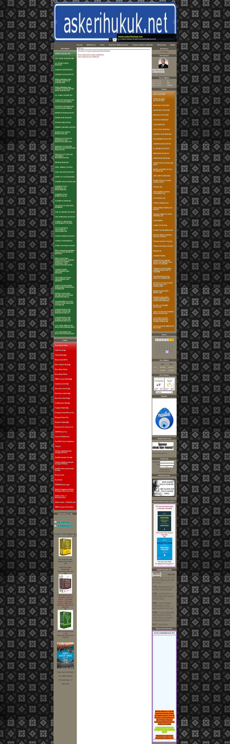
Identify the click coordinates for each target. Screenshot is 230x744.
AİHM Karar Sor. (61, 432)
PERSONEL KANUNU (161, 153)
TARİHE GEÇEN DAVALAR (65, 182)
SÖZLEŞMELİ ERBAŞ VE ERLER (162, 208)
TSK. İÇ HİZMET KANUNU (65, 212)
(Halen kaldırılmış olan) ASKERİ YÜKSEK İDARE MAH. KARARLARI (64, 88)
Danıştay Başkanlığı (62, 422)
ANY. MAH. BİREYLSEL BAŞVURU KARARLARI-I (65, 326)
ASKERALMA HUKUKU (64, 70)
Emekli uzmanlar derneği (63, 457)
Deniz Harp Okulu (61, 345)
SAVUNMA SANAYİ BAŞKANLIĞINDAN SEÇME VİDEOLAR (160, 319)
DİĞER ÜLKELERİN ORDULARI (161, 292)
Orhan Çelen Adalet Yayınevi (65, 605)
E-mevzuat (58, 480)
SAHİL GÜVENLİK (160, 225)
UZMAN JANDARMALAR (163, 230)
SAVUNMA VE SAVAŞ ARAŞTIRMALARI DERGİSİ (63, 279)
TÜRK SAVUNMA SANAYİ (65, 246)
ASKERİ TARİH (159, 256)
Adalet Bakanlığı (60, 355)
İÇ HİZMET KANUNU (161, 149)
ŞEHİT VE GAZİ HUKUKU (65, 177)
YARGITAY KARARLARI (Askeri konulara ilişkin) (64, 101)
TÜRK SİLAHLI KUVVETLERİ (159, 100)
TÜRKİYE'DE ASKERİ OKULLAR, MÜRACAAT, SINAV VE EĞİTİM (162, 262)
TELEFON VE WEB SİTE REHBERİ (64, 206)
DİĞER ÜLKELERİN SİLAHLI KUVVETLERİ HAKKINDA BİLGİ (64, 295)
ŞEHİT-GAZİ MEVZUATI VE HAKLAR (162, 170)
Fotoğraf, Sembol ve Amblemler (142, 45)
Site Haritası (164, 52)
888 (164, 536)
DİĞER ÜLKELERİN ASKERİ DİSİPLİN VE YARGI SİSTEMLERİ (161, 299)
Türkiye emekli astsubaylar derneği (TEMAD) (64, 463)
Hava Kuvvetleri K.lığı (62, 389)
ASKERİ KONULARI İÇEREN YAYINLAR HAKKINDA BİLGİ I (63, 311)
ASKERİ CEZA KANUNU (64, 74)
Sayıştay (58, 446)
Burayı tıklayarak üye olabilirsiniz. (89, 57)
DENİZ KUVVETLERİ (161, 110)
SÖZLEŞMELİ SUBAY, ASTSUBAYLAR (161, 192)
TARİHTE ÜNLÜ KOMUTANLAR (61, 195)
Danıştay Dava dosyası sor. (64, 427)
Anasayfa (79, 45)
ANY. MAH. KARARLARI (64, 58)
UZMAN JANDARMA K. (64, 241)
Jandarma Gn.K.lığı (62, 384)
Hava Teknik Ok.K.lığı (62, 365)
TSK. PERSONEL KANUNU (65, 217)
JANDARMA (158, 221)
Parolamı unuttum (164, 469)
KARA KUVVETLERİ (161, 105)
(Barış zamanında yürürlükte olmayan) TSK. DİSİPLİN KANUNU (65, 252)
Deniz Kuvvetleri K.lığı (62, 393)
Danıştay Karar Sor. (62, 417)
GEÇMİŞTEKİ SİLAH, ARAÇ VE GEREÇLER (161, 277)
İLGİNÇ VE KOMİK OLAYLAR (160, 306)
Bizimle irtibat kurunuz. (159, 453)
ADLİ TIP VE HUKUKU (162, 176)
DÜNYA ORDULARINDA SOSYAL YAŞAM (162, 236)
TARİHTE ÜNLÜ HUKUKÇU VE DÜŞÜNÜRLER (61, 188)
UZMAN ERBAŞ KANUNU (65, 236)
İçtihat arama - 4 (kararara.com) (60, 496)
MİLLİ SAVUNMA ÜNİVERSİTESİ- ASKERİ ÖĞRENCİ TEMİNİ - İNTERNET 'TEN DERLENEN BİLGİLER (64, 262)
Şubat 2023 (65, 607)
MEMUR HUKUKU (62, 162)
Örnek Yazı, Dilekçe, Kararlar (118, 45)
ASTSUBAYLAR (159, 198)
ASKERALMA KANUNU (162, 144)
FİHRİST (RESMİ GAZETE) (65, 127)
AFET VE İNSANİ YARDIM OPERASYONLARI (163, 312)
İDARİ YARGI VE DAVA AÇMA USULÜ (162, 181)
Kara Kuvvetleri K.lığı (62, 398)
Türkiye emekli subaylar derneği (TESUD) (63, 452)
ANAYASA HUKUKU (161, 120)
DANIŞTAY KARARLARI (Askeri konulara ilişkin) (64, 107)
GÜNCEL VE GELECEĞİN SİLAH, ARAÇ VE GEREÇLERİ (163, 284)
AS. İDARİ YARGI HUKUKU (62, 64)
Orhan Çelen (63, 567)
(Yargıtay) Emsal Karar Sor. (64, 413)
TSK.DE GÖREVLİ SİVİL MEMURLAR (162, 215)
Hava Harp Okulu (61, 369)
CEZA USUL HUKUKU (161, 129)
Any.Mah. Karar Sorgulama (64, 441)
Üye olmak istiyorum (164, 471)
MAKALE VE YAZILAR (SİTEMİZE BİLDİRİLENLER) (64, 156)
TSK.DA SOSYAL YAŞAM (162, 241)
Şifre (158, 464)
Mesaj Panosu (161, 45)
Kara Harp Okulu (61, 374)
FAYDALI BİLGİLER (63, 122)
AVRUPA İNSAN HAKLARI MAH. (163, 164)
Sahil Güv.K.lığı (60, 350)
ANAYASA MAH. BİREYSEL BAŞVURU (163, 327)
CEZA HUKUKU (159, 125)
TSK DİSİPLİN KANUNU (162, 139)
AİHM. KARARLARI (62, 54)
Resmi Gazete (59, 475)
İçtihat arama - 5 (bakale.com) (65, 502)
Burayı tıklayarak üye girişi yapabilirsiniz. (91, 55)
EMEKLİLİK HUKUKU (63, 118)
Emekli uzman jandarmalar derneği (64, 469)
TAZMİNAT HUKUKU (63, 201)
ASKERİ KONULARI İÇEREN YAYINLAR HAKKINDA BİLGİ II (63, 319)
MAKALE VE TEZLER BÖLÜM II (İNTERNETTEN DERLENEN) (65, 148)
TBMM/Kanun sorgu (62, 485)
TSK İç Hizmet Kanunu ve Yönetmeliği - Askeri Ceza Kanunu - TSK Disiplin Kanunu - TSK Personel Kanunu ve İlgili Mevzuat (65, 599)
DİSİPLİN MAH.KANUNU (64, 113)
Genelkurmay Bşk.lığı (62, 403)
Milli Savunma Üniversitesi (64, 507)
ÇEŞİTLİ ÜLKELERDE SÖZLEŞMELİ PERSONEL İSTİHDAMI (64, 287)
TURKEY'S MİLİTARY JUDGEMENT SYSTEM (63, 222)
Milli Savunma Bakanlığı (63, 379)
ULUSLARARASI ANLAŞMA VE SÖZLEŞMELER (61, 229)
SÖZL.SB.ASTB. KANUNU (64, 172)
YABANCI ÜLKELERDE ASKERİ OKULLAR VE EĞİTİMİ (162, 270)
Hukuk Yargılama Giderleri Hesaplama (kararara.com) (64, 490)
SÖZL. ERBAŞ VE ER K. (64, 167)
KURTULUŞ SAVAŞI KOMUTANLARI (62, 133)
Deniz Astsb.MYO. (61, 360)
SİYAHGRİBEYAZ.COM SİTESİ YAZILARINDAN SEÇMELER (64, 303)
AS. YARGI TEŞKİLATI (63, 95)
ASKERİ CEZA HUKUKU (162, 134)
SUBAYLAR (157, 187)
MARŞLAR (157, 251)
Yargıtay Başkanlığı (61, 408)
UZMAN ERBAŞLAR (161, 203)
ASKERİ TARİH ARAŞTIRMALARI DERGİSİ (62, 271)
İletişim (172, 45)
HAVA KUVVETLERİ (161, 115)
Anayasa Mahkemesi (62, 437)
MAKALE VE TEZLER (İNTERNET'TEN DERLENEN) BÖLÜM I (63, 140)
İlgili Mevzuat (91, 45)
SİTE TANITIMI (159, 94)
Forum (102, 45)
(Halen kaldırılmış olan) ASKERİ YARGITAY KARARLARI (63, 80)
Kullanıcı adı (156, 462)
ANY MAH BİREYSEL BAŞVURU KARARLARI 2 (65, 333)
